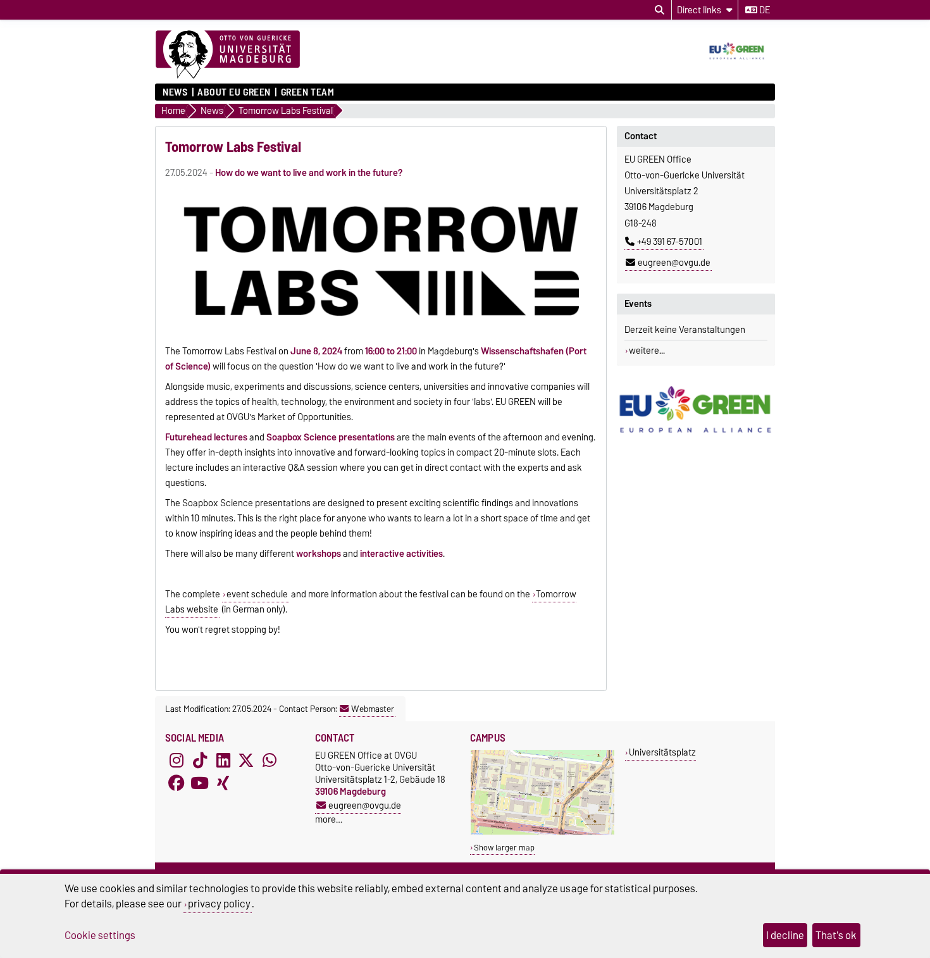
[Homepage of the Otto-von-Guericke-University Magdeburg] (228, 55)
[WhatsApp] (269, 760)
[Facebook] (176, 783)
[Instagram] (176, 760)
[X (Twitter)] (246, 760)
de (763, 10)
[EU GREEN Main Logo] (696, 410)
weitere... (647, 350)
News (175, 92)
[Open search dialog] (659, 10)
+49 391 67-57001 (669, 241)
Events (638, 303)
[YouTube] (200, 783)
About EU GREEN (234, 92)
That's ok (836, 935)
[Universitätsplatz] (542, 832)
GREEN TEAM (307, 92)
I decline (785, 935)
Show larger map (504, 847)
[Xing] (223, 783)
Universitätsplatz (662, 752)
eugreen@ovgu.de (674, 262)
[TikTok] (200, 760)
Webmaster (372, 708)
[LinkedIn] (223, 760)
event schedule (257, 594)
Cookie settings (100, 935)
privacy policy (219, 903)
